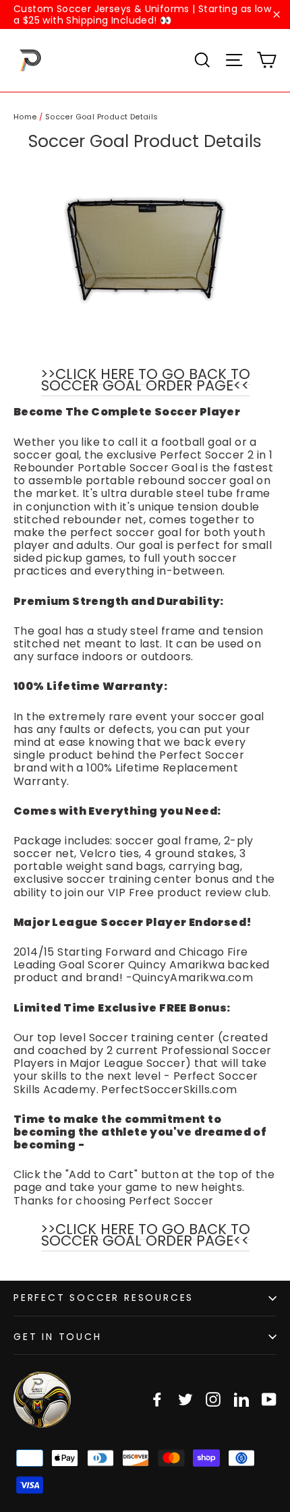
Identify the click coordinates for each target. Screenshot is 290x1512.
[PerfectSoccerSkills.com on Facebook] (157, 1399)
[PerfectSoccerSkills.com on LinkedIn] (241, 1399)
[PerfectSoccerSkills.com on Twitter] (185, 1399)
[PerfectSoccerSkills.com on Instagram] (213, 1399)
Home (25, 116)
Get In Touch (57, 1336)
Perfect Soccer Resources (103, 1297)
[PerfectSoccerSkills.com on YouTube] (269, 1399)
